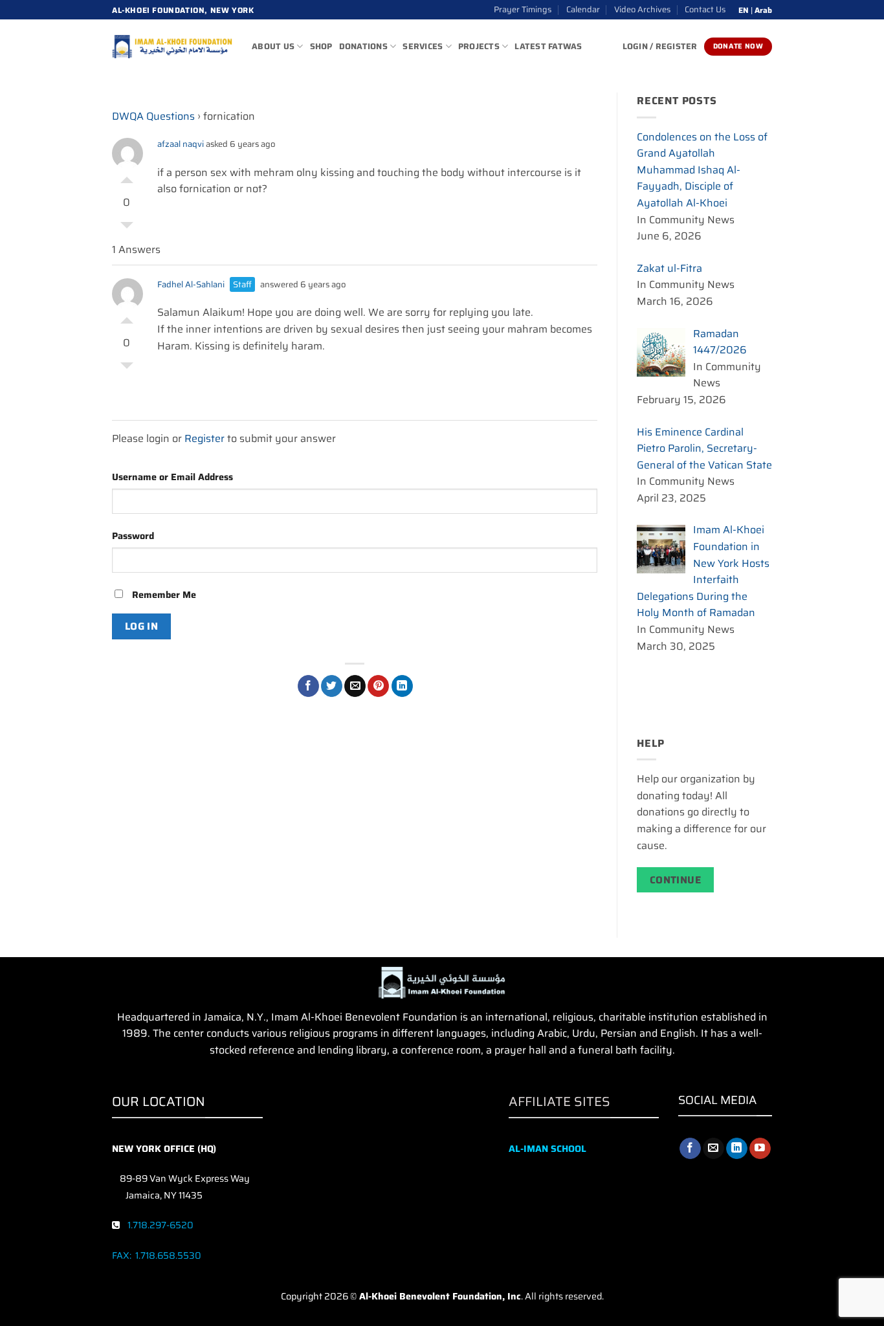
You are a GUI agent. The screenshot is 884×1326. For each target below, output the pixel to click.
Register (204, 438)
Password (133, 536)
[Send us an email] (713, 1149)
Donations (363, 46)
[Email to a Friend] (355, 686)
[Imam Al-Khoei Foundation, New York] (172, 46)
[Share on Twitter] (331, 686)
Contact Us (705, 9)
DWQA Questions (153, 116)
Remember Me (162, 595)
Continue (676, 880)
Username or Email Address (172, 477)
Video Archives (642, 9)
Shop (321, 46)
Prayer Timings (522, 9)
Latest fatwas (548, 46)
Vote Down (126, 228)
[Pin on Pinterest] (378, 686)
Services (423, 46)
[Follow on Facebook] (690, 1149)
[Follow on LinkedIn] (736, 1149)
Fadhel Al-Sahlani (191, 284)
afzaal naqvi (180, 144)
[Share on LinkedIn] (402, 686)
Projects (479, 46)
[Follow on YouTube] (760, 1149)
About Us (273, 46)
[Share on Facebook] (308, 686)
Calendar (583, 9)
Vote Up (126, 176)
